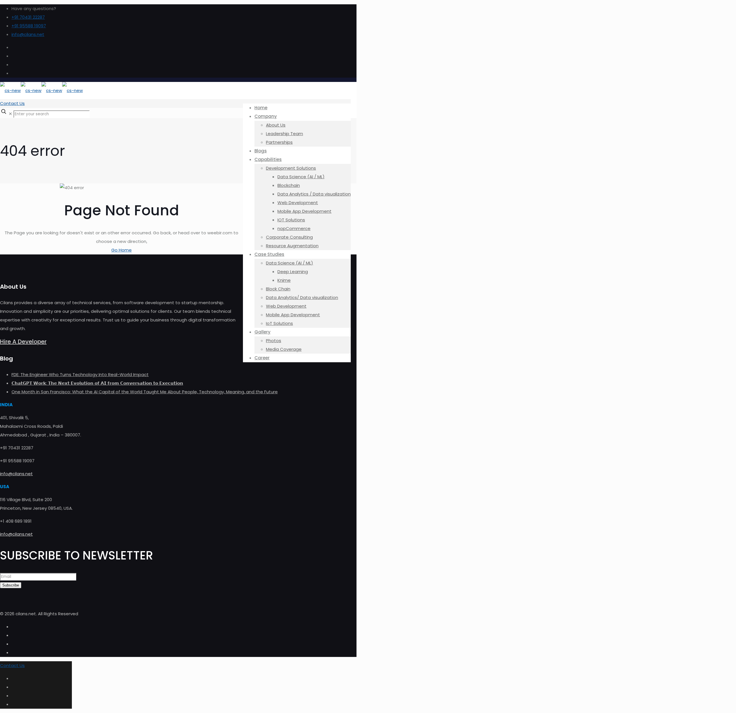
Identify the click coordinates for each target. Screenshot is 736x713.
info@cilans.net (28, 34)
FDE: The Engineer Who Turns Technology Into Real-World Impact (80, 374)
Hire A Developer (23, 342)
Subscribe (10, 585)
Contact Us (12, 103)
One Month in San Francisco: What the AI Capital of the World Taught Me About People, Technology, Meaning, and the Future (145, 392)
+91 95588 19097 (29, 26)
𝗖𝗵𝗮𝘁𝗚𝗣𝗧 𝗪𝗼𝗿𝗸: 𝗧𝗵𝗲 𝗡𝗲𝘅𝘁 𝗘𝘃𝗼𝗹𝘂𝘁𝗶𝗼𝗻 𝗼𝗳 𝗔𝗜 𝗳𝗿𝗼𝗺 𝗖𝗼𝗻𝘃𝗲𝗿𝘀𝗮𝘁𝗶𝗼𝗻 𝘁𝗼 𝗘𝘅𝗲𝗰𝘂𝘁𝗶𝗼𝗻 (97, 383)
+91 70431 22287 (28, 17)
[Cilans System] (41, 90)
